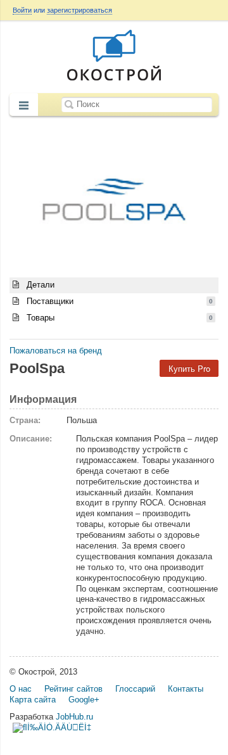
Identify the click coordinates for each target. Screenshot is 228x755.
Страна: (25, 420)
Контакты (185, 689)
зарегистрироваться (79, 10)
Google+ (83, 699)
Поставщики (118, 301)
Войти (22, 10)
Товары (118, 317)
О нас (21, 689)
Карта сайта (33, 699)
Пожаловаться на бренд (56, 350)
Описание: (31, 438)
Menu (24, 105)
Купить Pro (189, 368)
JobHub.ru (74, 716)
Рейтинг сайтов (73, 689)
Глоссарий (135, 689)
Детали (39, 284)
